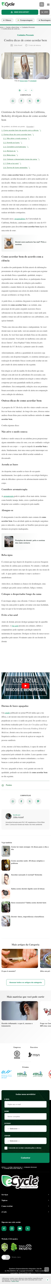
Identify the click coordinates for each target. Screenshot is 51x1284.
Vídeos (8, 20)
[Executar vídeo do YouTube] (25, 685)
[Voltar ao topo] (46, 1269)
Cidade (7, 1136)
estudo (7, 712)
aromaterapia (8, 496)
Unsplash (33, 81)
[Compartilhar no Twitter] (29, 101)
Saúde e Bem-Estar (12, 27)
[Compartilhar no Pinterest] (38, 101)
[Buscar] (41, 4)
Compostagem (26, 20)
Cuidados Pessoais (28, 27)
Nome (6, 1111)
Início (2, 27)
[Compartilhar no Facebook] (21, 101)
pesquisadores (19, 218)
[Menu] (48, 4)
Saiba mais (15, 1281)
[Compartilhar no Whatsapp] (13, 101)
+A (25, 90)
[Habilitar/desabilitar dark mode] (20, 90)
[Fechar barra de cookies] (47, 1279)
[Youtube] (19, 1228)
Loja (46, 12)
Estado (7, 1123)
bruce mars (24, 81)
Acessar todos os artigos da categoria (25, 982)
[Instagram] (11, 1228)
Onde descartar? (21, 12)
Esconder (30, 126)
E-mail (7, 1099)
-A (31, 90)
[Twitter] (27, 1228)
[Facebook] (3, 1228)
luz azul (15, 625)
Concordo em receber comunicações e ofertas (24, 1148)
